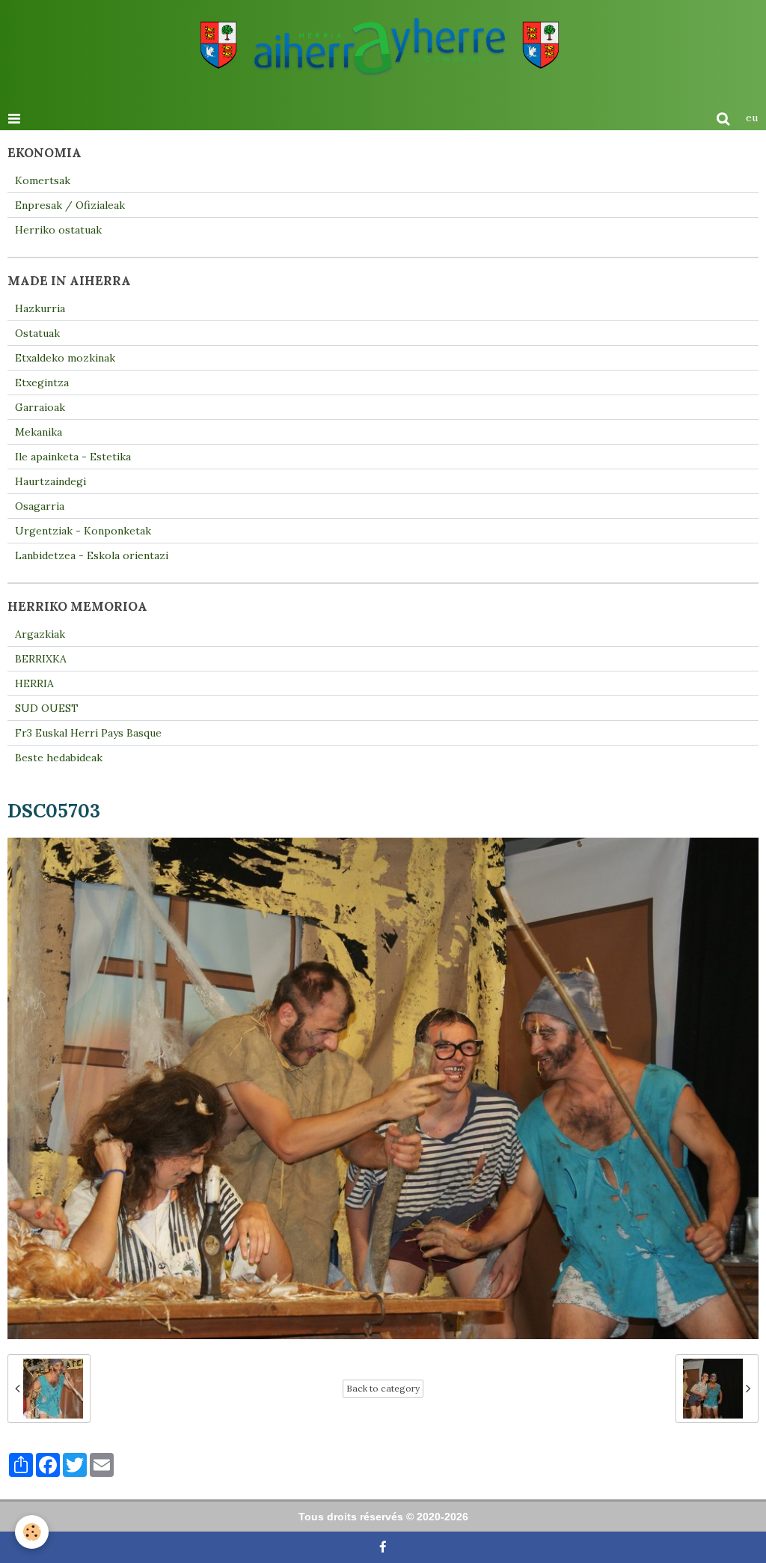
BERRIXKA (41, 658)
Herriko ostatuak (58, 230)
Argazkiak (40, 634)
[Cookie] (32, 1532)
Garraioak (40, 407)
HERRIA (34, 683)
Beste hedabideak (58, 757)
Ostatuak (37, 333)
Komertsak (42, 180)
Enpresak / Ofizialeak (70, 205)
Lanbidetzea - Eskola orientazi (91, 555)
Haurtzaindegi (50, 481)
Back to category (383, 1388)
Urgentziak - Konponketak (83, 530)
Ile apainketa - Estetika (73, 456)
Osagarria (39, 506)
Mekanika (38, 432)
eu (752, 117)
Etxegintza (42, 382)
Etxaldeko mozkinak (65, 358)
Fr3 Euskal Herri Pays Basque (88, 733)
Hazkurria (40, 308)
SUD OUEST (47, 708)
